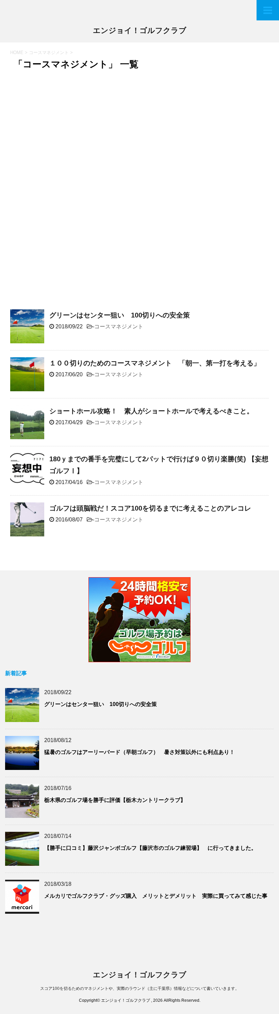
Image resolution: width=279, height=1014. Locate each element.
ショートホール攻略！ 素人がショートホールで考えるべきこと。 (151, 411)
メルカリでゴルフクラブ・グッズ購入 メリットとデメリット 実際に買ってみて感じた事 (155, 896)
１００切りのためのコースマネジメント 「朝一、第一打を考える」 (154, 363)
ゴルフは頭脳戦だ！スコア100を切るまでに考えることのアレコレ (150, 508)
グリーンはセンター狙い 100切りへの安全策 (119, 315)
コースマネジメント (118, 326)
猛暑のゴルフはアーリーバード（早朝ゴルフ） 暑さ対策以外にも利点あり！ (139, 752)
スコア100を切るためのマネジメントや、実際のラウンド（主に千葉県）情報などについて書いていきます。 (139, 988)
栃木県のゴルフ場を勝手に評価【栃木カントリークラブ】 (115, 800)
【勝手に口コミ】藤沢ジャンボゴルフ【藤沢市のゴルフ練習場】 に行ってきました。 (150, 848)
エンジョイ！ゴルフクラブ (139, 30)
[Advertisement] (72, 123)
